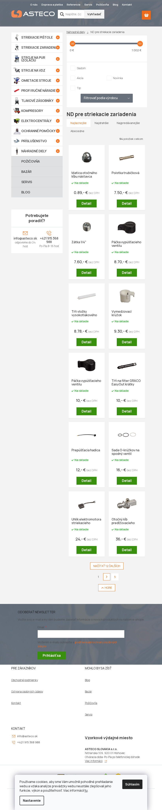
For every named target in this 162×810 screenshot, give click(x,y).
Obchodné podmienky (24, 680)
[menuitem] (37, 37)
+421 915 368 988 (49, 240)
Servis (88, 4)
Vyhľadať (94, 14)
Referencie (73, 4)
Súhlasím (132, 784)
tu (86, 790)
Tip (79, 88)
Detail (86, 203)
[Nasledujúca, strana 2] (106, 576)
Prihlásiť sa (52, 655)
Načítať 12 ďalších (106, 566)
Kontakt (127, 4)
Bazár (88, 691)
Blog (115, 4)
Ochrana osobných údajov (27, 691)
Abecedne (77, 131)
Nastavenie (32, 800)
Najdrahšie (102, 123)
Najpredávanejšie (128, 123)
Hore (108, 588)
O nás (34, 4)
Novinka (118, 78)
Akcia (80, 78)
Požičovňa (102, 4)
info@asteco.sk (25, 238)
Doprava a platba (52, 4)
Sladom (81, 68)
